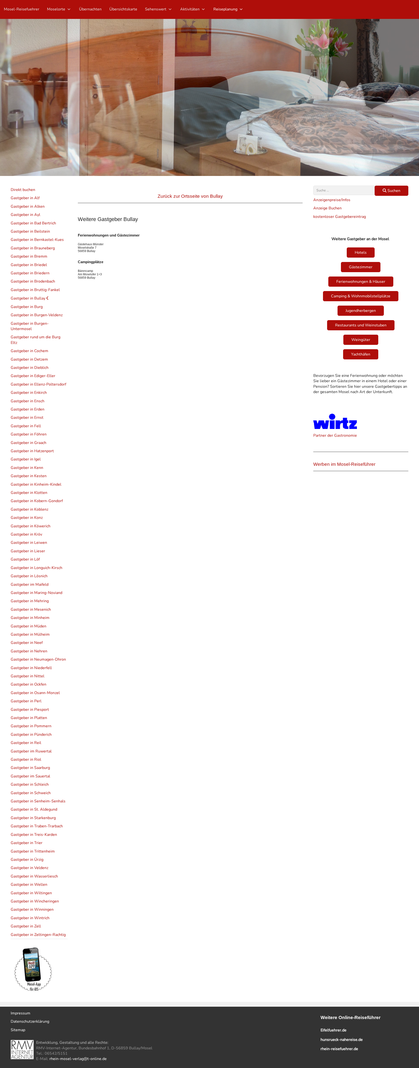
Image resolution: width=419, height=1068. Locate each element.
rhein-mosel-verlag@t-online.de (78, 1058)
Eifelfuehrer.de (333, 1030)
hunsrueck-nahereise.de (342, 1039)
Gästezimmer (360, 267)
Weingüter (360, 339)
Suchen (393, 190)
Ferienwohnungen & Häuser (360, 281)
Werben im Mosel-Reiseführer (344, 464)
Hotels (361, 252)
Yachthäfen (360, 354)
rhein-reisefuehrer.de (339, 1049)
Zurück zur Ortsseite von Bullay (190, 196)
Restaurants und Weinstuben (361, 325)
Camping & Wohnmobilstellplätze (360, 296)
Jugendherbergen (361, 310)
